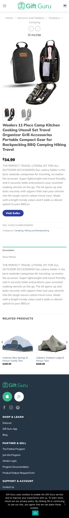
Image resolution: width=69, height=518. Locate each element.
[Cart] (64, 6)
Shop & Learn (13, 416)
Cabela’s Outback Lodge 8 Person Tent (50, 359)
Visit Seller (13, 213)
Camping (34, 22)
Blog (5, 434)
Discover (7, 422)
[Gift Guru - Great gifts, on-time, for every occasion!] (34, 5)
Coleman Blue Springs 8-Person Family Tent (15, 359)
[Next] (61, 72)
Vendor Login (10, 460)
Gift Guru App (10, 428)
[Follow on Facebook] (4, 408)
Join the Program (11, 455)
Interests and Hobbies (31, 18)
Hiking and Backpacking (36, 230)
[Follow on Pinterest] (18, 408)
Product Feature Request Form (18, 472)
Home (9, 18)
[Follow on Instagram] (11, 408)
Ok (35, 513)
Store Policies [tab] (9, 256)
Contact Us (8, 487)
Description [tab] (8, 250)
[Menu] (5, 6)
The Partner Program (14, 449)
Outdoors (54, 18)
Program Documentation (16, 466)
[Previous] (8, 72)
